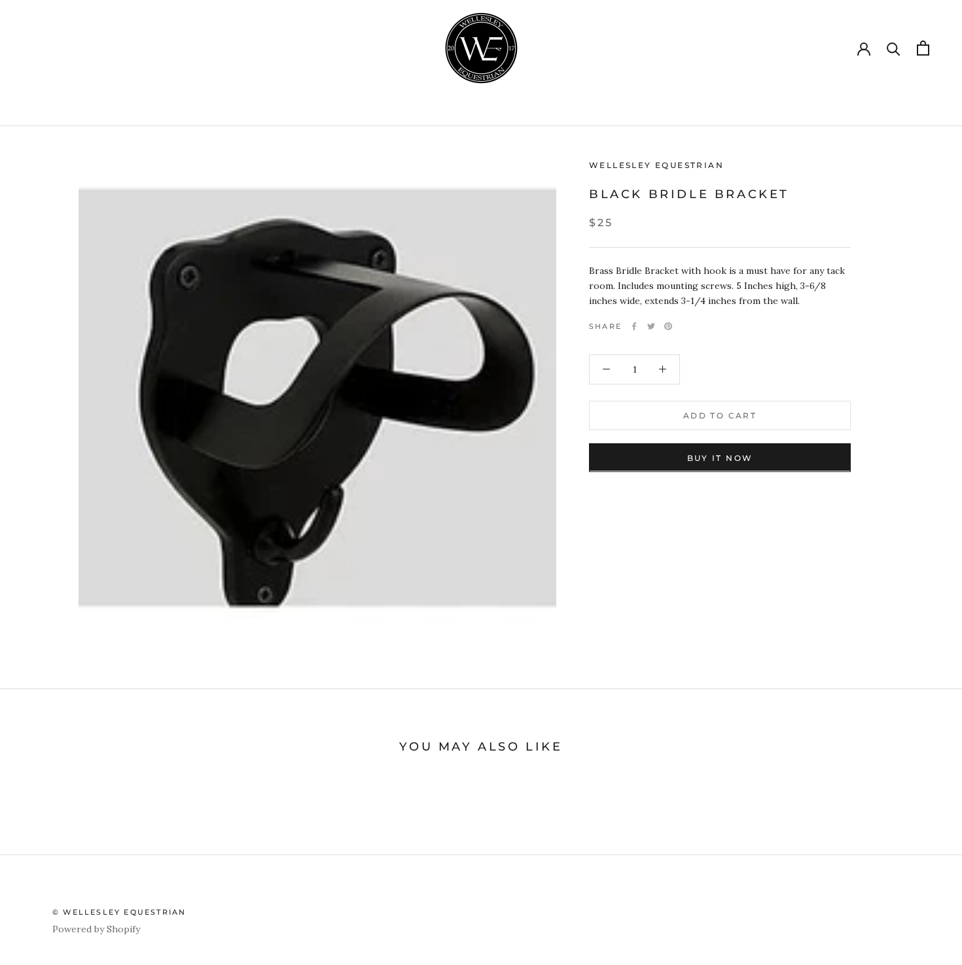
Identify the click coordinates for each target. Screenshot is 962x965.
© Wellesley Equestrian (119, 912)
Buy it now (720, 457)
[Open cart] (923, 48)
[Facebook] (634, 326)
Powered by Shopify (96, 929)
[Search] (893, 48)
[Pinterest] (668, 326)
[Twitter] (651, 326)
